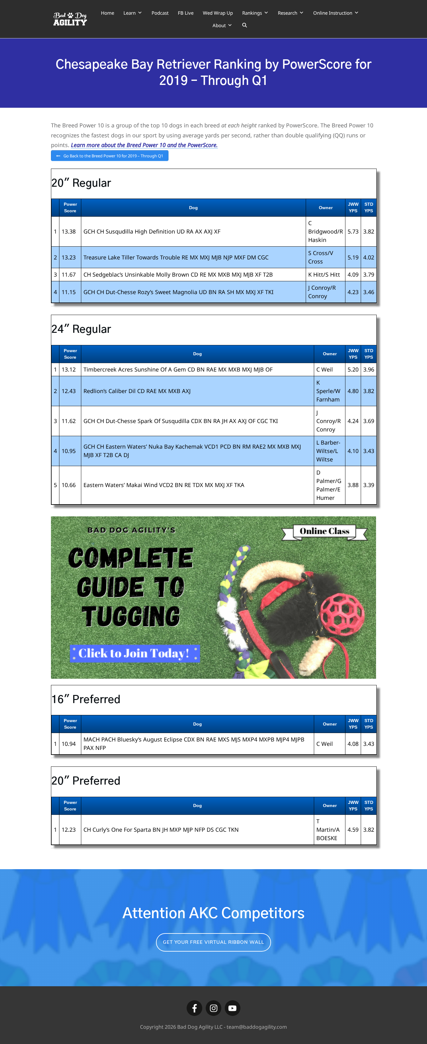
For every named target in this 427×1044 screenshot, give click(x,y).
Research (287, 13)
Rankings (252, 13)
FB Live (185, 13)
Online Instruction (332, 13)
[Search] (244, 25)
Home (107, 13)
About (219, 25)
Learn (129, 13)
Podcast (160, 13)
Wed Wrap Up (218, 13)
